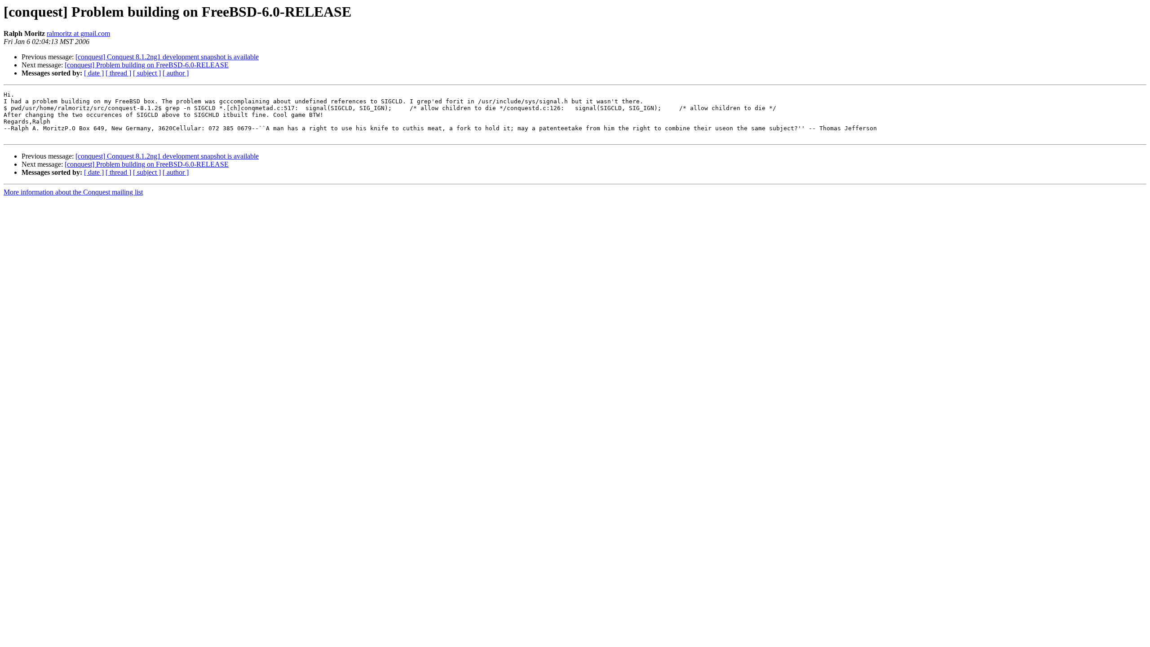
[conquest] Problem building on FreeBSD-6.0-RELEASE (147, 65)
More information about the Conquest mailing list (73, 192)
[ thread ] (118, 73)
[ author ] (176, 73)
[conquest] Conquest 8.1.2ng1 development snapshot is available (167, 57)
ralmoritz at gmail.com (78, 33)
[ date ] (94, 73)
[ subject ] (147, 73)
